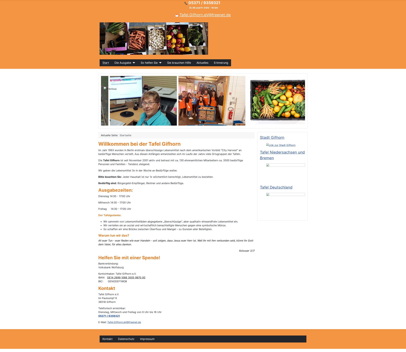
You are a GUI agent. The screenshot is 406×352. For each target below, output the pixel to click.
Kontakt (107, 339)
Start (105, 62)
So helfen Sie (149, 62)
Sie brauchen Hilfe (179, 62)
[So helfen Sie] (160, 63)
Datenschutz (126, 339)
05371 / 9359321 (109, 315)
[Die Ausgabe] (133, 63)
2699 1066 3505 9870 (127, 277)
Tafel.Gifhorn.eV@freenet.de (205, 15)
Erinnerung (221, 62)
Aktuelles (202, 62)
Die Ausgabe (123, 62)
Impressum (147, 339)
